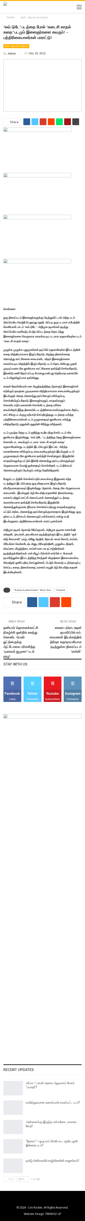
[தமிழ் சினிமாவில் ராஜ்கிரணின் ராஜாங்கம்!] (13, 1166)
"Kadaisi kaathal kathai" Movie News (32, 590)
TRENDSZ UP (53, 1214)
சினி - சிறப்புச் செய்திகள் (16, 46)
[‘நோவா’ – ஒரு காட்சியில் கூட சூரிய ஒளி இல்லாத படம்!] (13, 1146)
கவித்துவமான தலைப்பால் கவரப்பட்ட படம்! (53, 1102)
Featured (60, 590)
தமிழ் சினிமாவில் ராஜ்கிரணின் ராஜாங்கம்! (52, 1160)
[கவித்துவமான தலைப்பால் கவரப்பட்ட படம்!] (13, 1107)
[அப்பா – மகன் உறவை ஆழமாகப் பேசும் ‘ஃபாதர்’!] (13, 1088)
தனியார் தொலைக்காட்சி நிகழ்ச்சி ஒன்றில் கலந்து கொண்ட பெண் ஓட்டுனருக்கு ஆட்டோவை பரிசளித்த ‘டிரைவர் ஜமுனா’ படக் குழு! (20, 642)
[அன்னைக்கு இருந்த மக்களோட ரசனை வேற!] (13, 1127)
